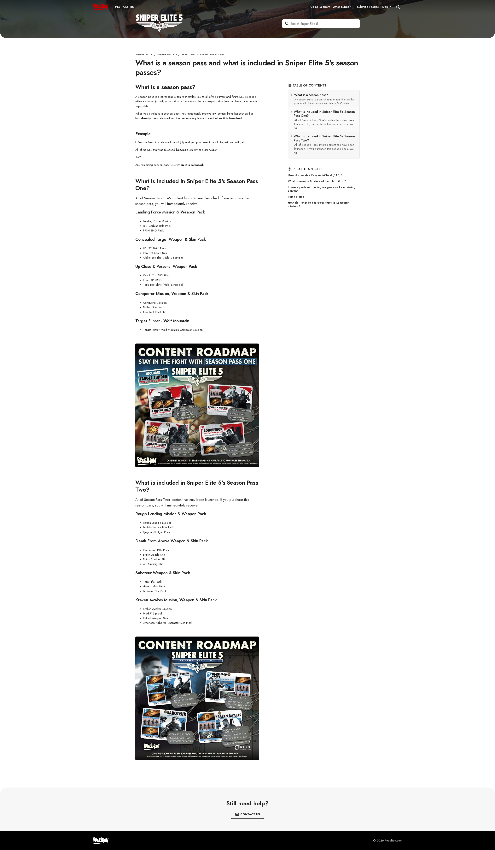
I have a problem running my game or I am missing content (321, 189)
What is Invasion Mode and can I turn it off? (317, 181)
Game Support (320, 7)
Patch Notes (296, 197)
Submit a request (368, 7)
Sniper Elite (144, 54)
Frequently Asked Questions (203, 54)
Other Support (342, 7)
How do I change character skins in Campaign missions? (318, 204)
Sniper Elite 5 (167, 54)
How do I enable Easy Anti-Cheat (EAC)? (315, 175)
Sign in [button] (386, 7)
